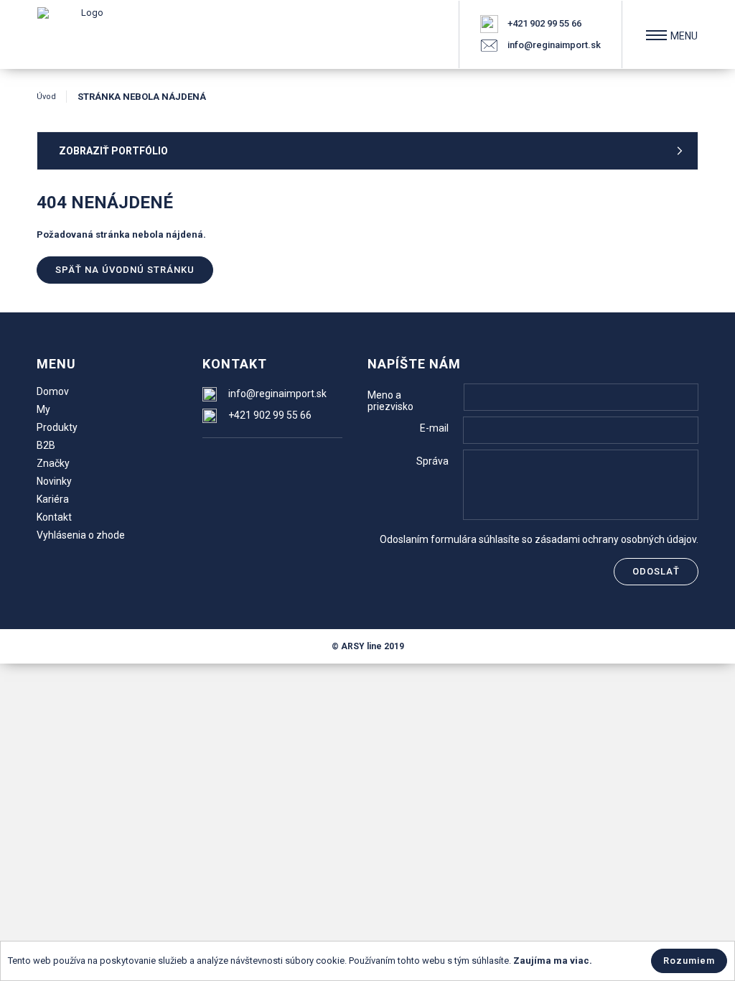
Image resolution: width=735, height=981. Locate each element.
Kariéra (53, 499)
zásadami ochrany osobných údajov (615, 539)
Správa (432, 461)
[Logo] (86, 34)
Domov (53, 391)
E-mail (434, 428)
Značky (53, 463)
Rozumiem (689, 960)
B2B (46, 445)
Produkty (57, 427)
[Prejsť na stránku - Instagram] (243, 461)
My (43, 409)
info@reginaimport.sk (554, 44)
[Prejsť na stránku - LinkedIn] (272, 461)
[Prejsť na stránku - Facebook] (215, 461)
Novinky (54, 481)
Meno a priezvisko (390, 400)
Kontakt (54, 517)
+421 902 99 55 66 (544, 23)
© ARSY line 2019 (368, 646)
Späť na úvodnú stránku (125, 269)
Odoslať (656, 571)
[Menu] (656, 35)
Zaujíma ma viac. (552, 960)
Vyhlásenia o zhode (81, 535)
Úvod (46, 96)
